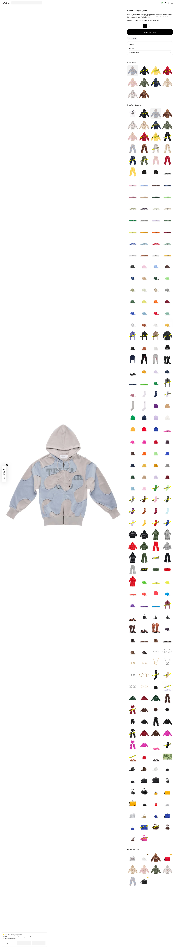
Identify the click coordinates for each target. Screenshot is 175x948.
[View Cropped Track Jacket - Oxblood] (144, 698)
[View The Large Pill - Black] (144, 616)
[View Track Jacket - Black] (167, 721)
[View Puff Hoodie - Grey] (167, 546)
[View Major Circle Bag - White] (155, 768)
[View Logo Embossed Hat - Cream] (144, 277)
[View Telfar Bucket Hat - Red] (155, 440)
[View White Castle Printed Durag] (132, 359)
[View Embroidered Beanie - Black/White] (155, 171)
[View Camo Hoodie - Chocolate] (144, 94)
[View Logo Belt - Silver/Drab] (132, 207)
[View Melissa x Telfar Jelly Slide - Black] (155, 756)
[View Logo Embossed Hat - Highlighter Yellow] (167, 581)
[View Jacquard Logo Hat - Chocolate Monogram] (132, 651)
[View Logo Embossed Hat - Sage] (167, 312)
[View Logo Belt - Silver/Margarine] (132, 230)
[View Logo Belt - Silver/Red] (155, 242)
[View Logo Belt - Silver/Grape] (144, 604)
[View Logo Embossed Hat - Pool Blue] (144, 312)
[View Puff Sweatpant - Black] (167, 557)
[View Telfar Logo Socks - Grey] (132, 405)
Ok (24, 943)
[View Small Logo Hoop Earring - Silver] (155, 651)
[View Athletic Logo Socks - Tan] (144, 511)
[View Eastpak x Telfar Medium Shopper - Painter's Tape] (167, 815)
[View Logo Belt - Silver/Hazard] (132, 592)
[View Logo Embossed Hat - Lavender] (155, 370)
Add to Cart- (150, 32)
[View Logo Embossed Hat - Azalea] (132, 440)
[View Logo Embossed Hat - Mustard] (144, 370)
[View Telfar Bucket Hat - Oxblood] (167, 475)
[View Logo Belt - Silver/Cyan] (155, 604)
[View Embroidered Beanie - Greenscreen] (132, 417)
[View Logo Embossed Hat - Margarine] (144, 300)
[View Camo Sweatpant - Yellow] (132, 171)
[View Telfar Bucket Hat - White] (155, 347)
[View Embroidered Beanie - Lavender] (155, 417)
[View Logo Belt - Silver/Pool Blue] (144, 242)
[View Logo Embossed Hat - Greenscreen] (155, 382)
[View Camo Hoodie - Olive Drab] (144, 82)
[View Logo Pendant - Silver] (167, 663)
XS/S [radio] (145, 26)
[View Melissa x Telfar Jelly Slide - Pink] (155, 744)
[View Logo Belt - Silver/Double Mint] (167, 195)
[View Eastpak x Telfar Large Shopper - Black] (155, 780)
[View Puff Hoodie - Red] (132, 546)
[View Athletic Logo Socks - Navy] (155, 394)
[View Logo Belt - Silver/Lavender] (155, 218)
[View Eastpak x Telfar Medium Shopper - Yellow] (167, 791)
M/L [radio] (149, 26)
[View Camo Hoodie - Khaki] (167, 82)
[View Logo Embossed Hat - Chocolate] (167, 265)
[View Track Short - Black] (167, 709)
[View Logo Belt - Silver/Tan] (144, 253)
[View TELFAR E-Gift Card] (167, 756)
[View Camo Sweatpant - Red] (167, 160)
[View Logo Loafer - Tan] (132, 616)
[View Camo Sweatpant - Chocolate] (144, 148)
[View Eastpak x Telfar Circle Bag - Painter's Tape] (155, 815)
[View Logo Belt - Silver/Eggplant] (144, 207)
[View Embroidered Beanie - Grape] (155, 405)
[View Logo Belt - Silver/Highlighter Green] (144, 382)
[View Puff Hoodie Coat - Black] (132, 557)
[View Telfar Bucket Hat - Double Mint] (155, 452)
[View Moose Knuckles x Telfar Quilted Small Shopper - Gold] (144, 815)
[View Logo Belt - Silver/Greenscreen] (132, 218)
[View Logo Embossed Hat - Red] (155, 312)
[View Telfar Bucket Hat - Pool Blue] (132, 487)
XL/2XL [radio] (154, 26)
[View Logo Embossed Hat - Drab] (132, 288)
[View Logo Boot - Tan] (155, 627)
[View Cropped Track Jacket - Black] (144, 721)
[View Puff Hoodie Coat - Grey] (167, 534)
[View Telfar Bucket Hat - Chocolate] (132, 452)
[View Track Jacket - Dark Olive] (155, 698)
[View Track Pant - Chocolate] (167, 698)
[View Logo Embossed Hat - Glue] (144, 288)
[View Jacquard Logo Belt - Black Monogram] (167, 639)
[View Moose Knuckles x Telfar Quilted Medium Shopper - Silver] (132, 815)
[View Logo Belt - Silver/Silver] (132, 253)
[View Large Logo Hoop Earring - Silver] (167, 651)
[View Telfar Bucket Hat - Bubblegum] (144, 487)
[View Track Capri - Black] (132, 721)
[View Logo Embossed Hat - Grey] (167, 288)
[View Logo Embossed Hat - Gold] (155, 288)
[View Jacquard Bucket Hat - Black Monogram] (132, 639)
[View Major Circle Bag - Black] (132, 768)
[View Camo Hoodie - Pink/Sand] (132, 82)
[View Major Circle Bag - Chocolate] (144, 768)
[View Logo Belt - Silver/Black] (167, 171)
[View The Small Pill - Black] (155, 616)
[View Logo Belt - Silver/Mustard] (144, 230)
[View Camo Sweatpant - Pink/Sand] (155, 160)
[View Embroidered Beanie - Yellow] (132, 429)
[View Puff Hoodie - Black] (144, 534)
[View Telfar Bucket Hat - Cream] (144, 475)
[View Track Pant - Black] (155, 721)
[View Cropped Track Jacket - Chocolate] (144, 709)
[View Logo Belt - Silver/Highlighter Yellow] (155, 581)
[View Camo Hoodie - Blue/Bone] (132, 70)
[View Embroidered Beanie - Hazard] (155, 592)
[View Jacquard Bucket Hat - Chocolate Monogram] (155, 639)
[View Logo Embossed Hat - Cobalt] (132, 277)
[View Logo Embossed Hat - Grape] (132, 604)
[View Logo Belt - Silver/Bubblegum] (132, 183)
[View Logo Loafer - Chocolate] (144, 627)
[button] (170, 44)
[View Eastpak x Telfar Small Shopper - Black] (132, 780)
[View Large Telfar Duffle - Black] (144, 791)
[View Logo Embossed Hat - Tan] (144, 323)
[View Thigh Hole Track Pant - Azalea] (132, 744)
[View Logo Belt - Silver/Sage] (167, 242)
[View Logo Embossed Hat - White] (155, 323)
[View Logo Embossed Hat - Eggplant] (167, 627)
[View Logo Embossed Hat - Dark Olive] (155, 277)
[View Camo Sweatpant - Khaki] (167, 148)
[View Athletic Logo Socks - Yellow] (144, 522)
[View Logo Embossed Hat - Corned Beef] (132, 394)
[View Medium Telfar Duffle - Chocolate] (167, 826)
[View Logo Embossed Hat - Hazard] (144, 592)
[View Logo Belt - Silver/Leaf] (167, 218)
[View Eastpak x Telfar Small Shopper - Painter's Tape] (132, 826)
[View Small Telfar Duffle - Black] (167, 780)
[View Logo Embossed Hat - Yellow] (167, 323)
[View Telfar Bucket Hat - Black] (132, 347)
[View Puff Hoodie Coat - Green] (155, 534)
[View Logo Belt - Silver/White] (155, 253)
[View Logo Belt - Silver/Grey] (144, 218)
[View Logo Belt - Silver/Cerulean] (144, 183)
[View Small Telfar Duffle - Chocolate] (132, 838)
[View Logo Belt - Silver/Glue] (155, 207)
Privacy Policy (12, 938)
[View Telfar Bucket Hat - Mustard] (155, 464)
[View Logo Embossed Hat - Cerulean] (155, 265)
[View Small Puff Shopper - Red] (155, 803)
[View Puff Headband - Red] (167, 569)
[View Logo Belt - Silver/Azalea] (167, 429)
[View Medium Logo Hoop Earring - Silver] (132, 686)
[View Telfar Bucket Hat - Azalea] (144, 440)
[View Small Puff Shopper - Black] (144, 803)
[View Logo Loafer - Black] (132, 370)
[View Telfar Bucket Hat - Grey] (167, 464)
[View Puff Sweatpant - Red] (155, 546)
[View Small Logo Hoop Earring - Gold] (144, 663)
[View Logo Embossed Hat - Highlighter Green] (144, 581)
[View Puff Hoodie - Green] (144, 546)
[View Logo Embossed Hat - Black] (132, 265)
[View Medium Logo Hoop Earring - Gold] (144, 686)
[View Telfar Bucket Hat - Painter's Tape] (167, 452)
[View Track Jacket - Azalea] (167, 733)
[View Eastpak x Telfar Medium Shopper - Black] (144, 780)
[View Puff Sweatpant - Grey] (132, 569)
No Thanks (38, 943)
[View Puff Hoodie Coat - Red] (132, 581)
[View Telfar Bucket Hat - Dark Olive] (132, 475)
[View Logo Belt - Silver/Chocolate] (155, 183)
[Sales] (162, 3)
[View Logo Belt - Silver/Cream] (144, 195)
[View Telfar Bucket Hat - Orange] (144, 452)
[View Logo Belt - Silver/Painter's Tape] (132, 242)
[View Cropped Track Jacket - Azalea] (144, 744)
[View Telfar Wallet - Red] (144, 756)
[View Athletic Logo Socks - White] (144, 394)
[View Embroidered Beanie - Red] (144, 429)
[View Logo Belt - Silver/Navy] (132, 382)
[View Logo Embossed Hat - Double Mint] (167, 277)
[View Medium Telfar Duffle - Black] (132, 791)
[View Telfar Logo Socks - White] (144, 405)
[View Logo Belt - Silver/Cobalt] (167, 183)
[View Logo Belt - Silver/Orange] (155, 230)
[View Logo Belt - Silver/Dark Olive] (155, 195)
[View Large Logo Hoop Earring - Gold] (144, 674)
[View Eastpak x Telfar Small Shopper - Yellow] (155, 791)
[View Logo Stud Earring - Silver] (132, 674)
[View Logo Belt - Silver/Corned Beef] (132, 195)
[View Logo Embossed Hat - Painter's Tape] (132, 312)
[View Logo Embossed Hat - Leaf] (132, 300)
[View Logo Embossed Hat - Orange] (155, 300)
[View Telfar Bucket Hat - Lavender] (155, 475)
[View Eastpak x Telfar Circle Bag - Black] (167, 768)
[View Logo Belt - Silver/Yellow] (167, 253)
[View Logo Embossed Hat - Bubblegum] (144, 265)
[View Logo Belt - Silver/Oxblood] (167, 230)
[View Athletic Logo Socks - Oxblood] (155, 511)
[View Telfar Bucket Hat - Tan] (144, 347)
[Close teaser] (7, 465)
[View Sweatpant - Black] (144, 359)
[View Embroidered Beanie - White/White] (167, 417)
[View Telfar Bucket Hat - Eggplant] (167, 440)
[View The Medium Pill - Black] (167, 616)
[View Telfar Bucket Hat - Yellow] (144, 464)
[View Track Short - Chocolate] (155, 709)
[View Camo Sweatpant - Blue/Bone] (132, 148)
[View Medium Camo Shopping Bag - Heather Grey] (132, 857)
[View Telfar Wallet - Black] (155, 686)
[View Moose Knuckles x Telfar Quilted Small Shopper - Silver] (167, 803)
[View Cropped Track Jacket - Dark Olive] (132, 698)
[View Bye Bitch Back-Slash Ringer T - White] (132, 113)
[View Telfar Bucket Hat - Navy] (132, 464)
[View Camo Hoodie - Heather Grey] (132, 94)
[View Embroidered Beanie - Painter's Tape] (155, 429)
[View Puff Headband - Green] (155, 569)
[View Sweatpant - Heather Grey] (155, 359)
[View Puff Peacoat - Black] (132, 534)
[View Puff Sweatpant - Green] (144, 557)
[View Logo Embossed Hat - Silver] (132, 323)
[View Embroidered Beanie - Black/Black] (144, 171)
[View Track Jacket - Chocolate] (155, 733)
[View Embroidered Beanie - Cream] (167, 405)
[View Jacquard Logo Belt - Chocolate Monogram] (144, 639)
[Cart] (165, 3)
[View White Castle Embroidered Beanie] (167, 347)
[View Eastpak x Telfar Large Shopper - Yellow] (132, 803)
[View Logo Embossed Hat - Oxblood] (167, 300)
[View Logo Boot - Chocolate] (132, 627)
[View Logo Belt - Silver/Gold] (167, 207)
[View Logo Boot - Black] (167, 359)
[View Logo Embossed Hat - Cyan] (167, 592)
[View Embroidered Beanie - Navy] (144, 417)
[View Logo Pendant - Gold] (155, 663)
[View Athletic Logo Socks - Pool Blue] (167, 511)
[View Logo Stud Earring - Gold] (132, 663)
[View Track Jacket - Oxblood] (144, 733)
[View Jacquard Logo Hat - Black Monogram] (144, 651)
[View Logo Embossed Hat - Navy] (167, 370)
